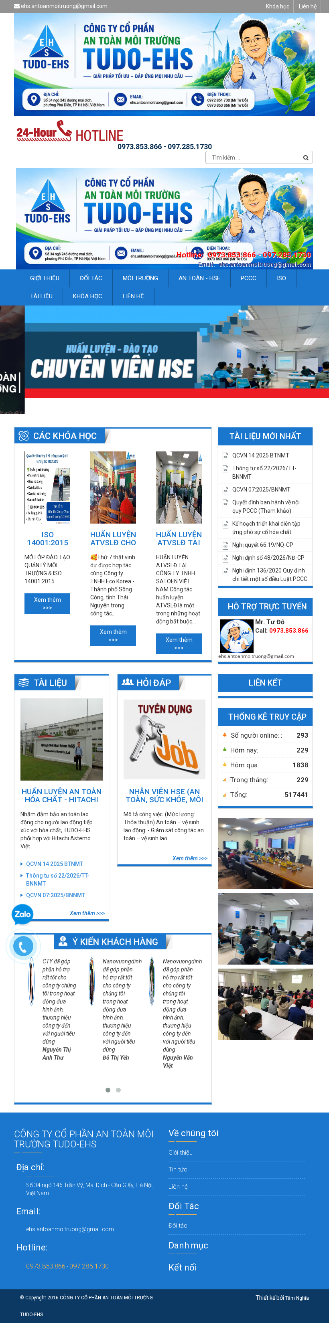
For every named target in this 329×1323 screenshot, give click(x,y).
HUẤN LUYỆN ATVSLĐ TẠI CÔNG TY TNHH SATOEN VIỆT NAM (179, 538)
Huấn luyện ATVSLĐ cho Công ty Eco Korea (113, 538)
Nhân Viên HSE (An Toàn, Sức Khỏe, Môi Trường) (164, 795)
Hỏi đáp (153, 683)
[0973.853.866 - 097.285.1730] (27, 950)
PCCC (248, 278)
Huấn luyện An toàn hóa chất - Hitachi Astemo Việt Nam (62, 795)
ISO (281, 278)
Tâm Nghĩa (297, 1298)
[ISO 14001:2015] (47, 487)
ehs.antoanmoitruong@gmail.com (64, 6)
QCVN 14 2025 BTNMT (54, 864)
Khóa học (277, 6)
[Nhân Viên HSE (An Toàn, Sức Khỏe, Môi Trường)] (165, 739)
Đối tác (178, 1225)
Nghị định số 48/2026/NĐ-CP (268, 557)
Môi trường (140, 278)
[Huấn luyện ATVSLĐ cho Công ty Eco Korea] (113, 487)
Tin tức (178, 1169)
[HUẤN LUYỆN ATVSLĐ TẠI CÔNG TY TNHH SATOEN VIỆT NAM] (179, 487)
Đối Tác (91, 278)
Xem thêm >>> (47, 604)
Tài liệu (41, 296)
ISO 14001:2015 (47, 538)
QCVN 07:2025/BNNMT (55, 895)
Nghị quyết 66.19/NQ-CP (262, 545)
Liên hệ (308, 6)
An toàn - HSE (199, 278)
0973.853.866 (45, 1266)
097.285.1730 (89, 1266)
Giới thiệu (44, 278)
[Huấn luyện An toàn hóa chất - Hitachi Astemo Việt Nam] (61, 739)
